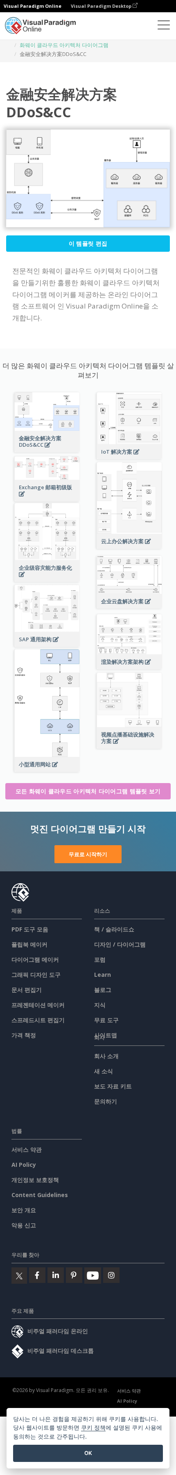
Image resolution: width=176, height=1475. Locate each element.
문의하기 (105, 1101)
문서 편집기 (26, 990)
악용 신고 (23, 1225)
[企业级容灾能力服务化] (47, 579)
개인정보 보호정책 (35, 1180)
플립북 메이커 (29, 944)
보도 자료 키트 (113, 1086)
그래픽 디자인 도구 (36, 974)
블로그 (102, 990)
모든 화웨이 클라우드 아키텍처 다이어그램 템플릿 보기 (88, 791)
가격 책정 (23, 1035)
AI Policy (23, 1164)
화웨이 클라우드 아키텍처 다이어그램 (64, 45)
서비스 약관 (26, 1149)
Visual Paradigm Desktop (102, 6)
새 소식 (103, 1071)
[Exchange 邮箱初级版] (47, 498)
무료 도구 (106, 1020)
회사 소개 (106, 1056)
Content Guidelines (39, 1195)
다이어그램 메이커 (35, 959)
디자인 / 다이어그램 (120, 944)
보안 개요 (23, 1210)
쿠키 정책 (93, 1427)
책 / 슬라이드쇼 (114, 929)
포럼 (100, 959)
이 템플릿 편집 (88, 243)
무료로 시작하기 (88, 854)
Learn (102, 974)
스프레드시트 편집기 (38, 1020)
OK (88, 1453)
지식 (100, 1005)
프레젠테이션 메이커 (38, 1005)
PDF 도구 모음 (29, 929)
